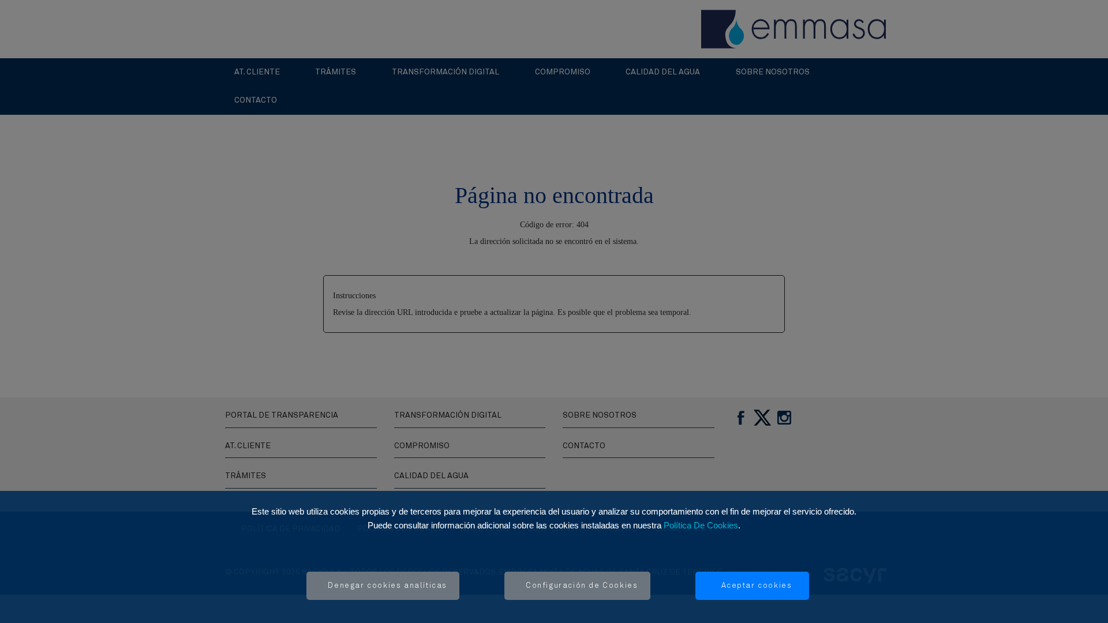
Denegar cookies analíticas (387, 586)
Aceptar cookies (756, 586)
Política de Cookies (701, 525)
